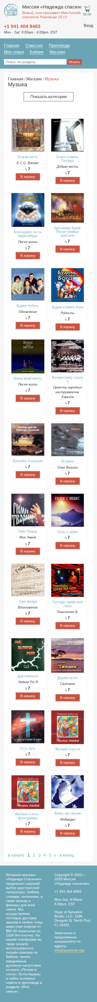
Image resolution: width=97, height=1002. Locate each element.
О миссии (34, 45)
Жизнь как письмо (67, 813)
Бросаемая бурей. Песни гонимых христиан (67, 232)
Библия (37, 52)
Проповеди (59, 45)
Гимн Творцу (27, 531)
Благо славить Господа (67, 158)
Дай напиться (28, 676)
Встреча (67, 461)
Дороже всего (67, 678)
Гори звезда (28, 601)
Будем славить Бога (67, 307)
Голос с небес (67, 532)
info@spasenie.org (69, 950)
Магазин (57, 52)
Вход (88, 25)
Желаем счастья (67, 749)
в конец (67, 855)
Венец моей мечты (28, 378)
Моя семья (14, 52)
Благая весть (28, 157)
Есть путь (27, 748)
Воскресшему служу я (67, 379)
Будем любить (28, 305)
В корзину (27, 177)
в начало (16, 855)
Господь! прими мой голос (67, 604)
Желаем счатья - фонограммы (28, 816)
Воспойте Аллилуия (28, 461)
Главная (11, 45)
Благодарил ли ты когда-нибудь (28, 234)
